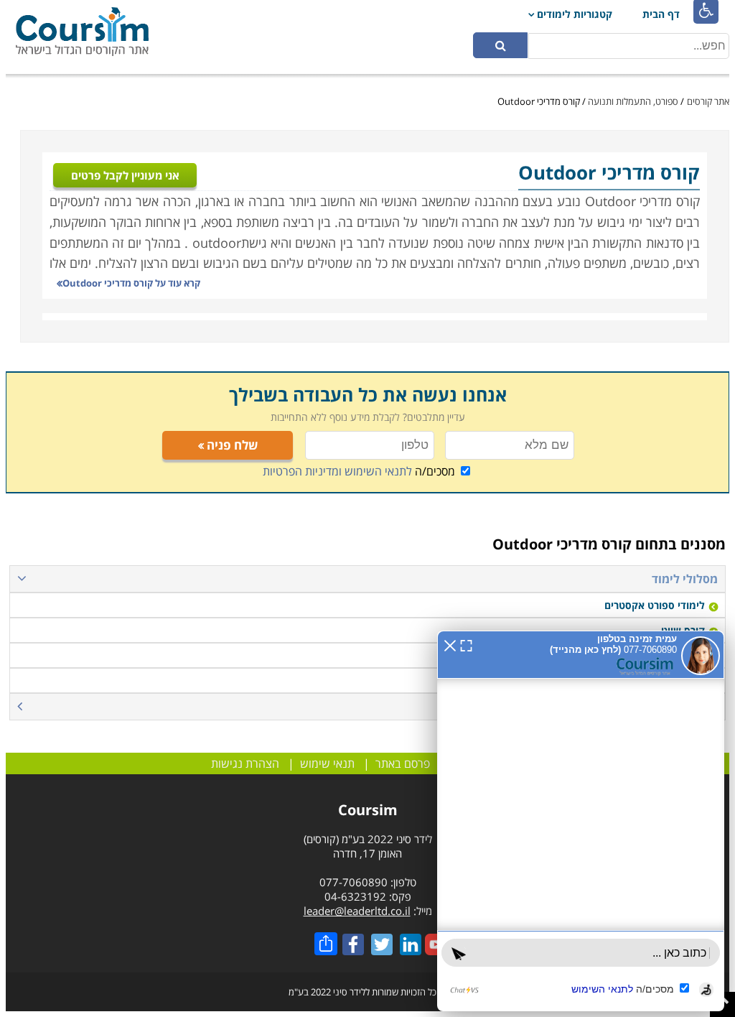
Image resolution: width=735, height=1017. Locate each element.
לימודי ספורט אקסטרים (654, 605)
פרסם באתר (402, 763)
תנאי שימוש (327, 763)
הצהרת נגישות (245, 763)
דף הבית (661, 14)
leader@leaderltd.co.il (357, 911)
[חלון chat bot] (580, 821)
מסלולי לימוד (685, 579)
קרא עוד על (131, 283)
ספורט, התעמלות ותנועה (633, 101)
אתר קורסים (708, 101)
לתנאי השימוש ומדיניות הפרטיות (337, 471)
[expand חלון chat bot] (466, 644)
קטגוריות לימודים (574, 14)
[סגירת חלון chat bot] (450, 644)
